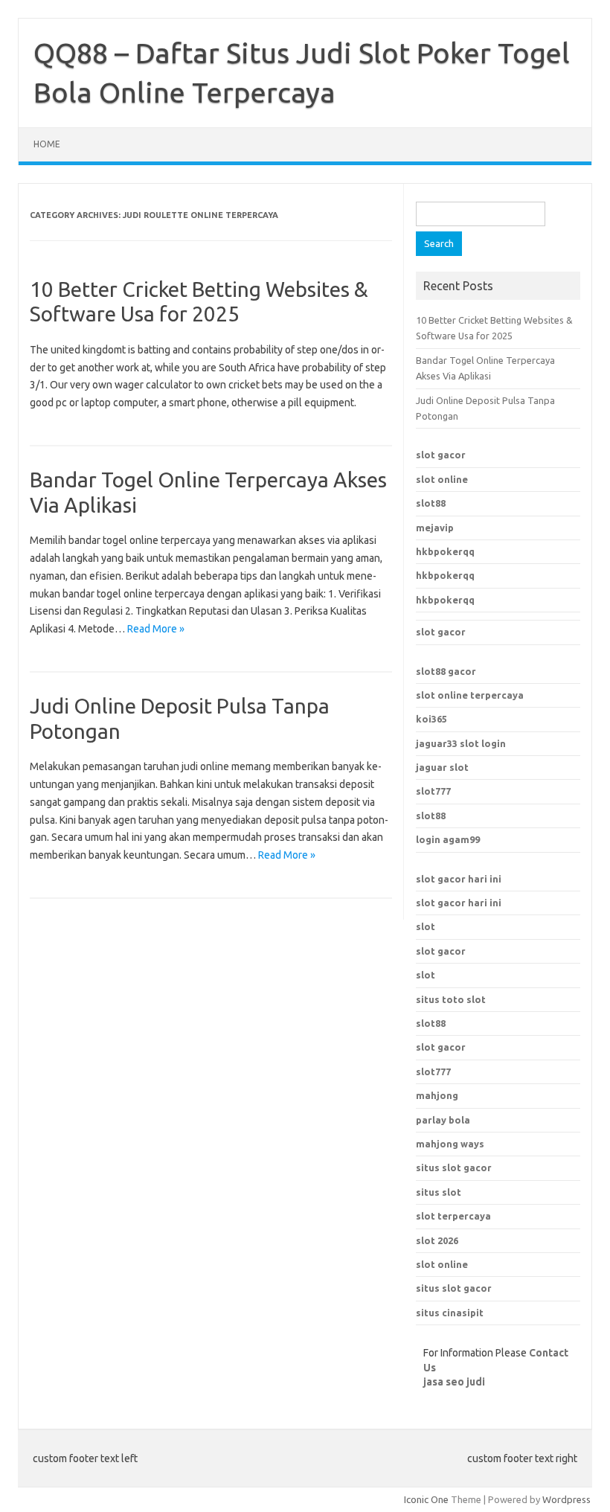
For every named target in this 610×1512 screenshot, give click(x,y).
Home (46, 144)
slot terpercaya (453, 1216)
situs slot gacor (454, 1167)
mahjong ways (450, 1143)
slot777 (433, 791)
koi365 (431, 719)
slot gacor (441, 454)
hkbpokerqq (445, 551)
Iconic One (426, 1499)
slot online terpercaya (470, 695)
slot (425, 926)
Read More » (155, 629)
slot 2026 (437, 1240)
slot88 (431, 503)
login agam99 (448, 839)
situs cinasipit (450, 1312)
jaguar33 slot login (461, 743)
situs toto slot (451, 999)
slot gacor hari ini (458, 879)
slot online (442, 479)
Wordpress (566, 1499)
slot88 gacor (446, 671)
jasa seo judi (454, 1382)
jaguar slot (442, 767)
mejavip (435, 527)
